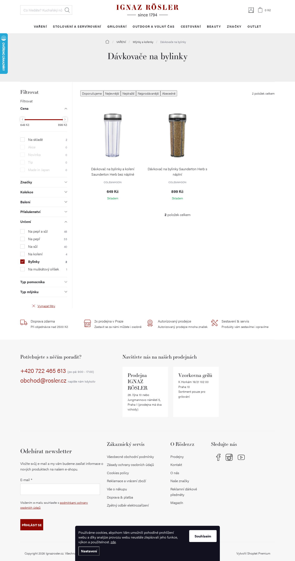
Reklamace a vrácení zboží (126, 480)
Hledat (67, 10)
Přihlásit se (32, 525)
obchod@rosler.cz (57, 380)
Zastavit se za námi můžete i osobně (117, 324)
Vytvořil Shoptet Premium (253, 553)
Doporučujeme (92, 93)
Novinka (47, 155)
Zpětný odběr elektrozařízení (128, 505)
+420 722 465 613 (57, 371)
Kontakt (176, 464)
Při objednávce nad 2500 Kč (49, 324)
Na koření (47, 254)
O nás (174, 472)
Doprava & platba (120, 497)
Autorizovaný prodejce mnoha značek (183, 324)
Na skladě (47, 139)
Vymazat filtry (46, 306)
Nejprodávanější (148, 93)
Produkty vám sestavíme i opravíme (245, 324)
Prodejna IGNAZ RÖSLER (138, 381)
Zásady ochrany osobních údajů (130, 464)
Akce (47, 147)
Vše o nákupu (117, 488)
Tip (47, 162)
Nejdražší (128, 93)
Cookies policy (118, 472)
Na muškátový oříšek (47, 269)
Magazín (176, 502)
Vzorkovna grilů (195, 375)
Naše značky (179, 480)
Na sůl (47, 246)
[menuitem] (40, 26)
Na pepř (47, 239)
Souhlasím (203, 536)
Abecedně (168, 93)
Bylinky (47, 261)
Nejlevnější (112, 93)
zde (113, 541)
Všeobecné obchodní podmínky (130, 456)
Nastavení (89, 550)
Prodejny (177, 456)
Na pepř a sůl (47, 231)
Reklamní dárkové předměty (183, 491)
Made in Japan (47, 170)
